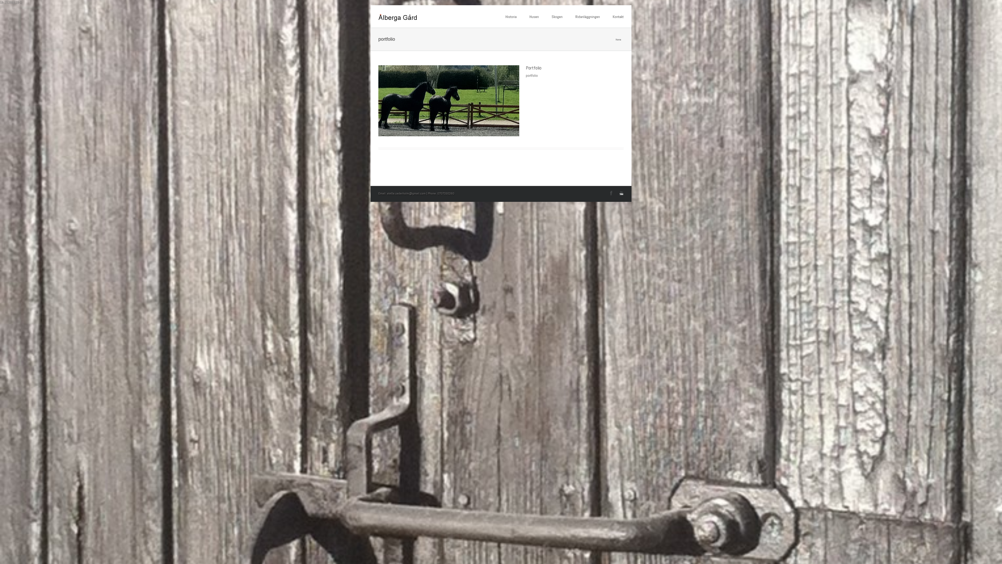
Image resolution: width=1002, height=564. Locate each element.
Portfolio (533, 68)
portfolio (532, 75)
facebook (611, 193)
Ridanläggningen (587, 16)
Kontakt (618, 16)
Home (618, 39)
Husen (534, 16)
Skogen (557, 16)
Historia (511, 16)
